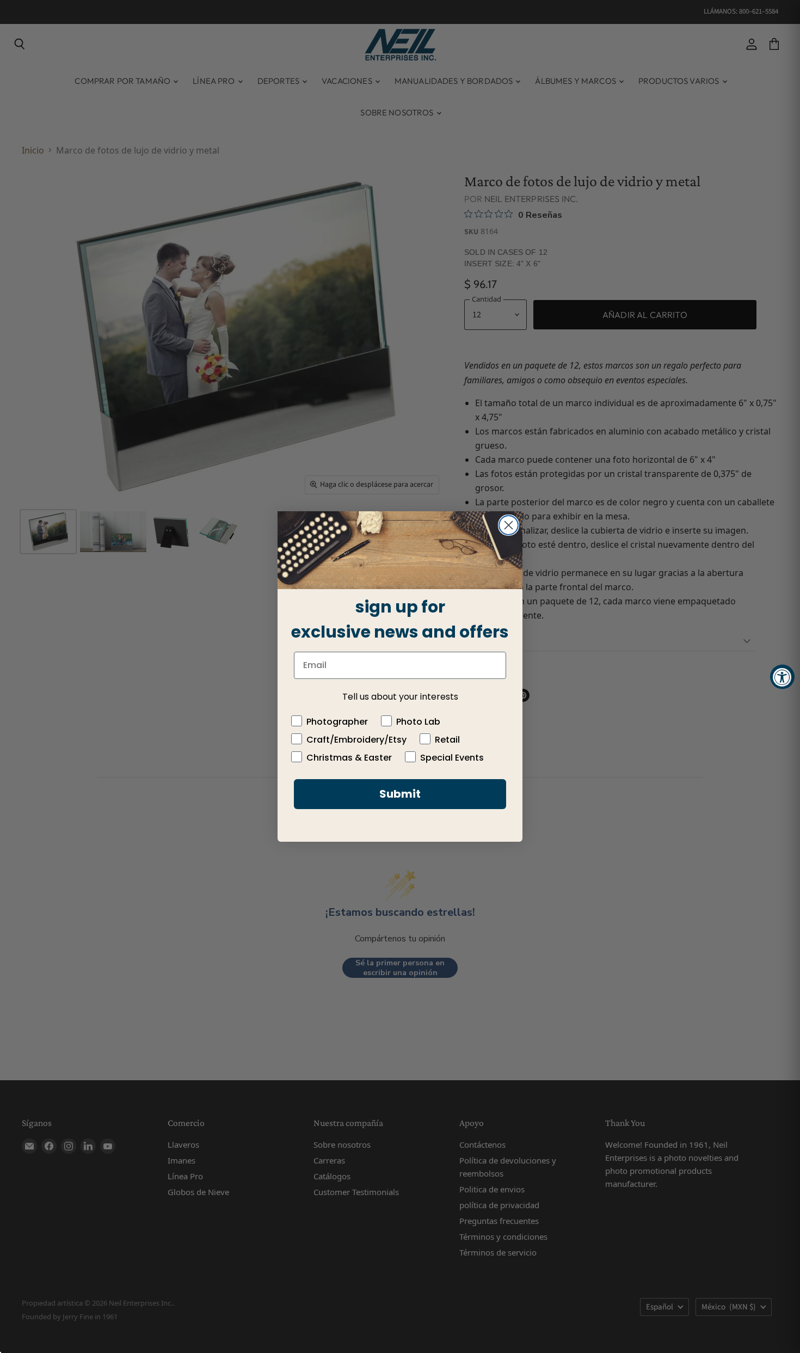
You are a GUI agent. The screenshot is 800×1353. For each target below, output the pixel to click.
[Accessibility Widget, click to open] (782, 676)
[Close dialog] (508, 525)
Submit (400, 793)
